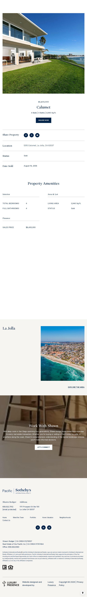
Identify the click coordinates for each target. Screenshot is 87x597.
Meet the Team (18, 517)
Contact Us (6, 520)
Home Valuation (47, 517)
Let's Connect (43, 447)
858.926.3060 (13, 547)
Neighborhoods (65, 517)
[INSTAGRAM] (38, 527)
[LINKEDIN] (43, 527)
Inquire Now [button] (43, 120)
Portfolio (33, 517)
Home (5, 517)
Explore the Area (76, 387)
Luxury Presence (52, 583)
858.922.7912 (8, 507)
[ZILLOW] (49, 527)
